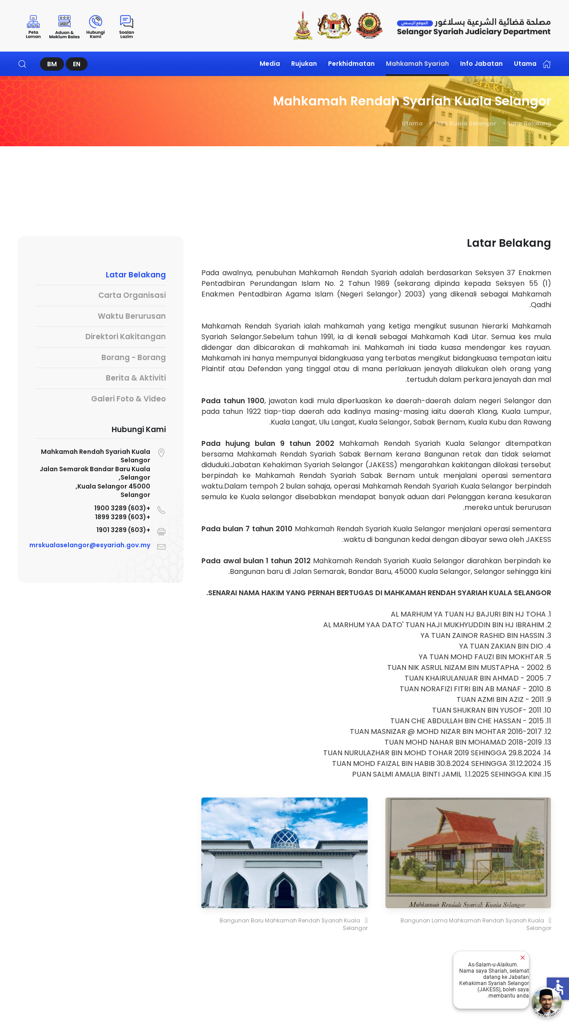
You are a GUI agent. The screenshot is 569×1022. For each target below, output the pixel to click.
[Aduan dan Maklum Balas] (64, 25)
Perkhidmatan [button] (351, 63)
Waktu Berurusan (132, 316)
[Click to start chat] (546, 1002)
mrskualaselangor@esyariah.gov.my (89, 545)
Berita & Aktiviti (136, 378)
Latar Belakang (136, 274)
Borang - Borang (133, 357)
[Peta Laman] (33, 25)
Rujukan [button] (304, 63)
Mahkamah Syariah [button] (417, 63)
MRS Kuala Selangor (466, 123)
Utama (525, 63)
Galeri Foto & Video (128, 398)
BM (52, 64)
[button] (22, 64)
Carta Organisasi (132, 295)
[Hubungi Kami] (95, 25)
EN (76, 64)
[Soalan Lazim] (126, 25)
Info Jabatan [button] (481, 63)
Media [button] (270, 63)
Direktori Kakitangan (125, 336)
